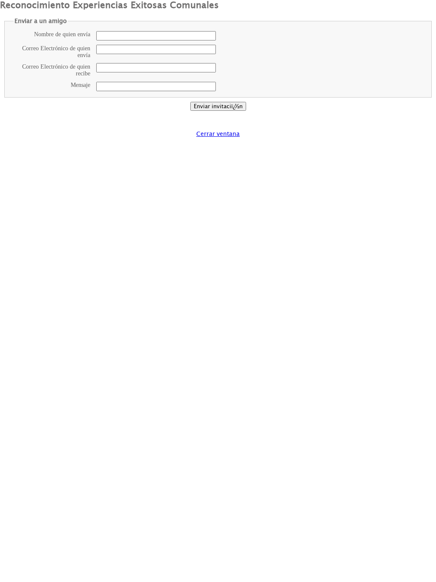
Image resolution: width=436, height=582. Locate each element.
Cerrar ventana (218, 133)
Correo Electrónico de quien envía (56, 51)
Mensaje (80, 85)
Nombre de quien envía (62, 34)
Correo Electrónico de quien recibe (56, 70)
